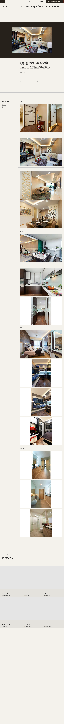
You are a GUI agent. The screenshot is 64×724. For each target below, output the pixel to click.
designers (27, 1)
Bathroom (3, 110)
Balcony (3, 107)
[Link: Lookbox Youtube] (42, 1)
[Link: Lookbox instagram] (40, 1)
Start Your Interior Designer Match (55, 1)
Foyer (3, 104)
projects (22, 1)
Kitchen (3, 108)
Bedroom (3, 109)
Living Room (4, 105)
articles (32, 1)
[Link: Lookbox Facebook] (41, 1)
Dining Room (4, 106)
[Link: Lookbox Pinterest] (44, 1)
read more (23, 72)
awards (37, 1)
